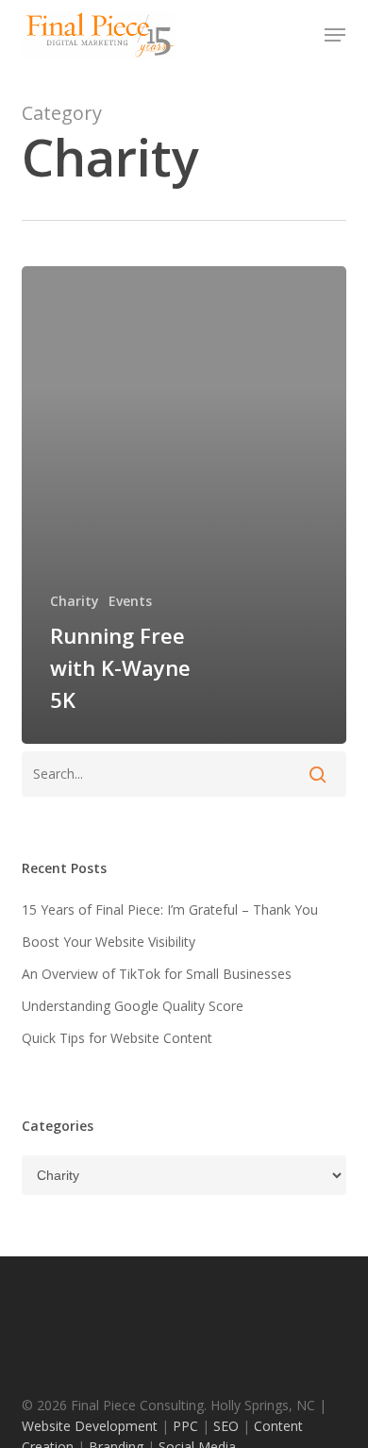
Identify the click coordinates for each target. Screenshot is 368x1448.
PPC (187, 1426)
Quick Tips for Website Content (117, 1038)
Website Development (91, 1426)
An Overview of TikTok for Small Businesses (157, 974)
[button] (335, 34)
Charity (74, 601)
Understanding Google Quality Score (132, 1006)
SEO (224, 1426)
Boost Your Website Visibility (108, 942)
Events (130, 601)
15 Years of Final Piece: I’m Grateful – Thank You (170, 909)
